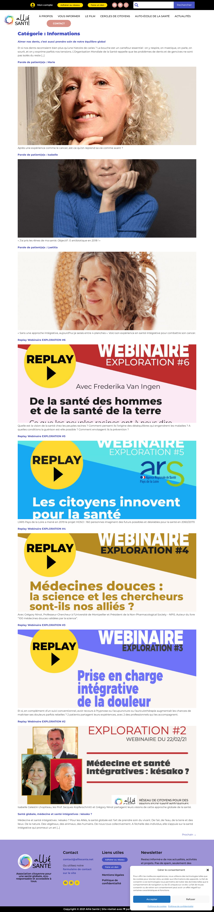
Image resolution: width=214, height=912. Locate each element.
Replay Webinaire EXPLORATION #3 (41, 625)
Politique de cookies (157, 906)
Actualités (183, 16)
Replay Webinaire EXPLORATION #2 (41, 721)
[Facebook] (114, 5)
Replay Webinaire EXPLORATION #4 (42, 528)
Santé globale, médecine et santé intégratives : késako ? (55, 814)
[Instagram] (126, 5)
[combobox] (153, 5)
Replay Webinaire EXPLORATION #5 (41, 436)
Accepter (151, 899)
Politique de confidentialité (180, 906)
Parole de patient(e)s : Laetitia (38, 247)
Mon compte (45, 4)
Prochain (189, 834)
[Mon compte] (32, 5)
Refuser (190, 899)
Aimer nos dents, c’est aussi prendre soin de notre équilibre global (62, 41)
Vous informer (69, 16)
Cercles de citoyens (115, 16)
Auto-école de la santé (152, 16)
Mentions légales (113, 874)
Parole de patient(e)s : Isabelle (38, 154)
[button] (207, 870)
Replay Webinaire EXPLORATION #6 (41, 339)
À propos (46, 16)
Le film (90, 16)
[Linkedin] (120, 5)
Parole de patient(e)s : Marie (36, 62)
